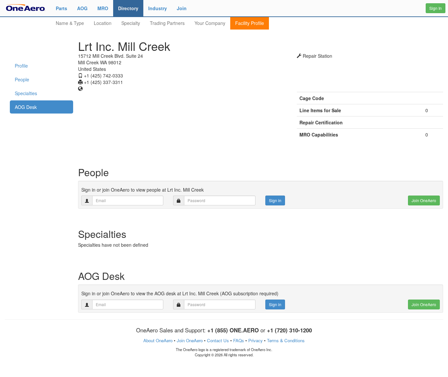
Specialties (26, 93)
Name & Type (70, 23)
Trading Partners (167, 23)
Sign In (435, 8)
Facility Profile (249, 23)
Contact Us (218, 340)
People (22, 79)
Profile (21, 65)
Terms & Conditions (286, 340)
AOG (82, 8)
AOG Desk (26, 107)
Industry (157, 8)
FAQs (238, 340)
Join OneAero (424, 200)
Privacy (255, 340)
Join (182, 8)
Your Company (209, 23)
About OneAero (158, 340)
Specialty (130, 23)
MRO (102, 8)
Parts (61, 8)
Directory (128, 8)
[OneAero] (25, 7)
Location (103, 23)
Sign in (275, 200)
